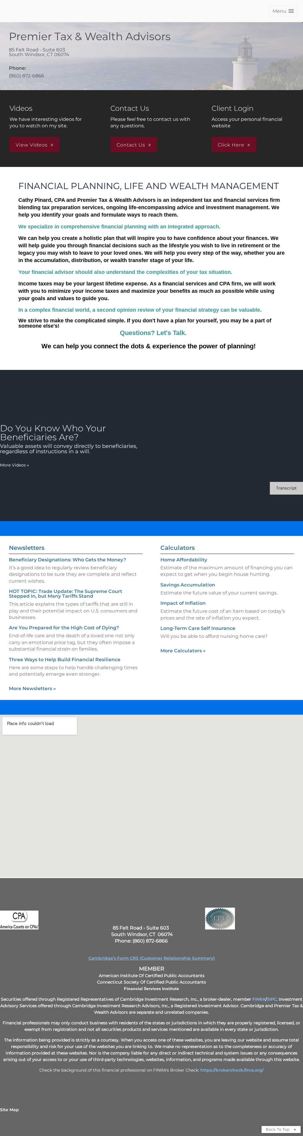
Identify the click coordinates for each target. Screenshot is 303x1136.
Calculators (177, 547)
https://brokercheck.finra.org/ (232, 1070)
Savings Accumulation (187, 585)
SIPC (272, 999)
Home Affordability (183, 560)
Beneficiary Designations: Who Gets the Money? (67, 560)
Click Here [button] (231, 145)
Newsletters (26, 547)
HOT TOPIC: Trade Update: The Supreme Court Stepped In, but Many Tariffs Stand (65, 594)
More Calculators (183, 651)
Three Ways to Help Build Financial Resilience (64, 659)
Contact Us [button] (131, 145)
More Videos (14, 465)
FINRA (258, 999)
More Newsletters (32, 688)
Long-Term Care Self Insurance (197, 628)
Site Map (9, 1109)
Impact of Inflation (183, 603)
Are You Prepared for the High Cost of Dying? (64, 627)
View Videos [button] (32, 145)
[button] (283, 11)
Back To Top (278, 1129)
